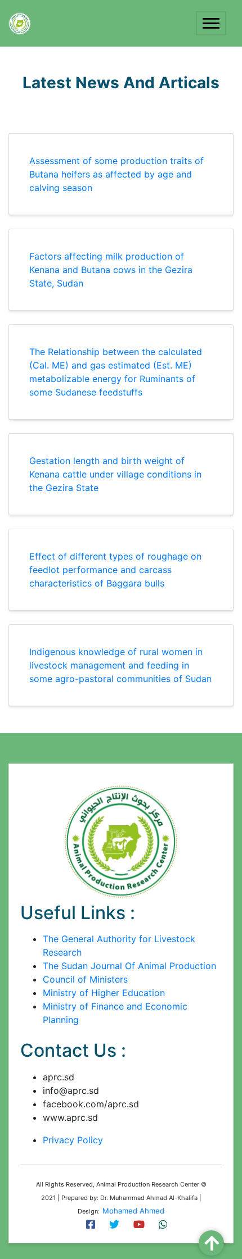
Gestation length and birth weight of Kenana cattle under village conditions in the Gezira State (115, 474)
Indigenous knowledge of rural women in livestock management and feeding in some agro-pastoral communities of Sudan (120, 665)
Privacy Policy (73, 1140)
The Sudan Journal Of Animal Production (129, 965)
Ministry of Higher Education (104, 992)
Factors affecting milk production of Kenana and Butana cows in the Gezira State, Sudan (110, 270)
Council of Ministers (85, 979)
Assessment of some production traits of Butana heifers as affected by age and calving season (116, 174)
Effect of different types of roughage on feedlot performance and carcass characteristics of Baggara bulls (115, 570)
